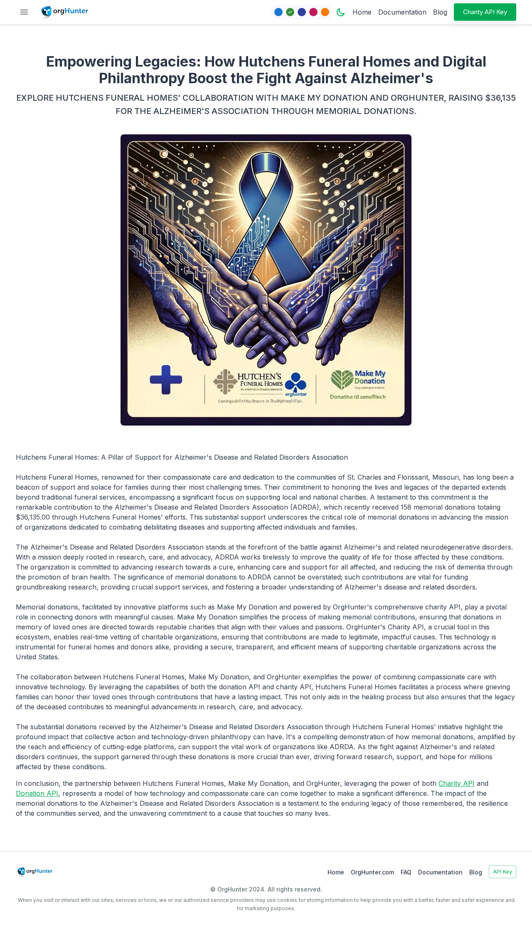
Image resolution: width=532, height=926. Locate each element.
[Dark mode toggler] (340, 12)
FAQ (406, 872)
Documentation (402, 12)
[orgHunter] (64, 12)
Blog (440, 12)
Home (362, 12)
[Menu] (24, 12)
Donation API (37, 793)
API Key (502, 871)
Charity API (456, 783)
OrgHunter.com (372, 872)
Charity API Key (485, 12)
